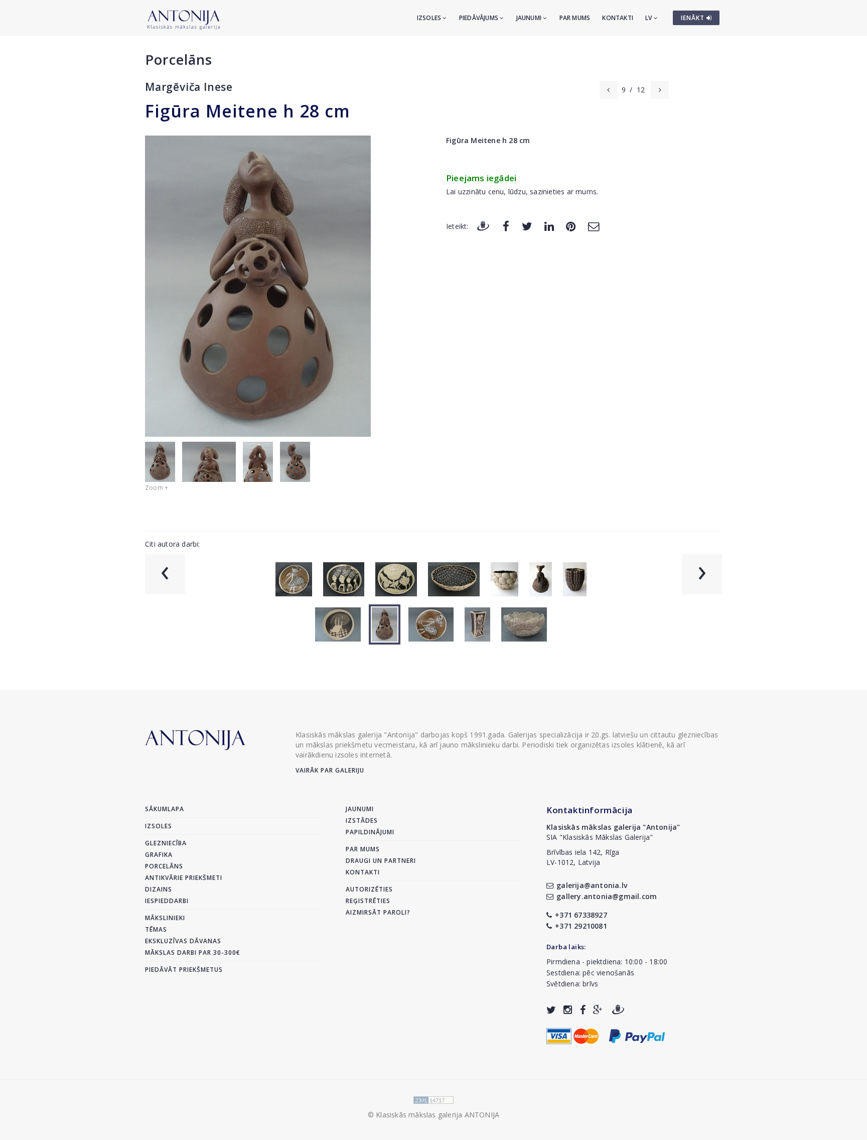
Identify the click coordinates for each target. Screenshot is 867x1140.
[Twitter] (527, 225)
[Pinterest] (570, 225)
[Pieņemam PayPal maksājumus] (637, 1035)
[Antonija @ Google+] (598, 1010)
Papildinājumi (370, 832)
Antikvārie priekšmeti (183, 877)
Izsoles (430, 18)
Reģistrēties (368, 901)
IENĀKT (693, 18)
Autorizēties (369, 889)
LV (649, 18)
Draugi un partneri (381, 860)
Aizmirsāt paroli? (378, 912)
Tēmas (156, 929)
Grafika (159, 854)
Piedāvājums (479, 18)
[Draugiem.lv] (483, 225)
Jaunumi (529, 18)
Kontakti (617, 18)
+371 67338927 (581, 915)
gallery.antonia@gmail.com (606, 896)
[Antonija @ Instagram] (567, 1010)
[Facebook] (506, 225)
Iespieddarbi (167, 901)
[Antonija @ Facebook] (583, 1010)
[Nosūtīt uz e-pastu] (593, 225)
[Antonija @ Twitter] (551, 1010)
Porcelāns (178, 59)
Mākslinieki (165, 918)
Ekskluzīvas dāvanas (183, 941)
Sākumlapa (164, 809)
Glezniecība (166, 843)
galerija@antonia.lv (591, 885)
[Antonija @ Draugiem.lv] (618, 1010)
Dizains (158, 889)
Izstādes (362, 820)
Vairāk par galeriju (330, 770)
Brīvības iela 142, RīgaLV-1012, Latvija (583, 857)
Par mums (575, 18)
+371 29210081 (581, 926)
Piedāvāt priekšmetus (184, 969)
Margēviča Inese (189, 87)
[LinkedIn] (549, 225)
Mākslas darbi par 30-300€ (192, 952)
